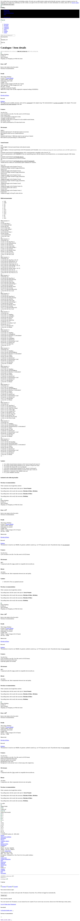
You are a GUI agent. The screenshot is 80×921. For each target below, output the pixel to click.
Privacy (2, 839)
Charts (5, 32)
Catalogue (6, 27)
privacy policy (75, 2)
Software (3, 863)
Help (2, 860)
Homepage (13, 904)
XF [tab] (4, 207)
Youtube (3, 869)
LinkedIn (3, 870)
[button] (4, 15)
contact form (8, 851)
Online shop (4, 858)
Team (2, 842)
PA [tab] (4, 215)
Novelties (6, 25)
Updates (6, 31)
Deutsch (4, 886)
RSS (2, 871)
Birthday (3, 101)
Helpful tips (3, 865)
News (2, 866)
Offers (5, 29)
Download (3, 862)
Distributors (3, 845)
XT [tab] (4, 208)
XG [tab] (5, 205)
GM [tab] (5, 201)
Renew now (3, 895)
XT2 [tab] (5, 209)
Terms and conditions (6, 837)
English (10, 886)
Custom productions (6, 859)
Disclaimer (3, 838)
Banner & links (4, 844)
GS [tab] (4, 204)
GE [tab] (4, 216)
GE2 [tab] (5, 218)
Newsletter (3, 873)
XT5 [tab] (5, 214)
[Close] (1, 885)
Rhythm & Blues (5, 95)
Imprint (2, 835)
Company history (5, 841)
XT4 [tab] (5, 212)
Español (15, 886)
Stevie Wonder (9, 78)
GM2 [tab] (5, 202)
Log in (2, 904)
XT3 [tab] (5, 211)
